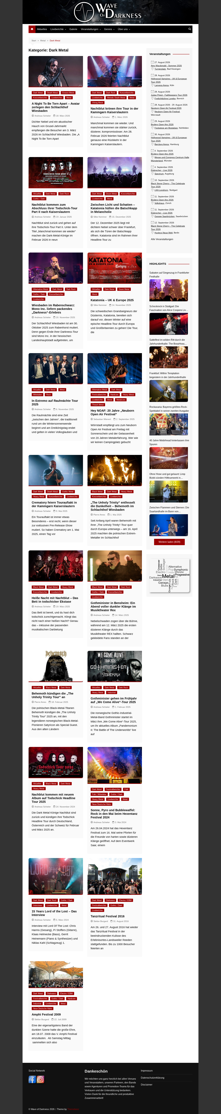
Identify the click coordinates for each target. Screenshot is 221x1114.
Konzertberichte (40, 98)
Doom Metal (111, 194)
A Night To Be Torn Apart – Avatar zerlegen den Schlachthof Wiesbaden (56, 107)
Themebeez (73, 1109)
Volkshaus (159, 203)
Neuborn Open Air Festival (167, 111)
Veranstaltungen (89, 29)
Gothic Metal (67, 491)
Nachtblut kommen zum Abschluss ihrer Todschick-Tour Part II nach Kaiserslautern (54, 208)
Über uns (123, 29)
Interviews (37, 905)
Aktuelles (42, 29)
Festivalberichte (99, 395)
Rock (48, 395)
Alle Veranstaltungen (162, 239)
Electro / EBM (125, 900)
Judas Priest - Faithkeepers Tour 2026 (169, 95)
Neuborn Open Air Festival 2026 (166, 108)
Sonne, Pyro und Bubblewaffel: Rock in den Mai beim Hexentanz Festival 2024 (114, 813)
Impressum (147, 1070)
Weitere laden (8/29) (169, 542)
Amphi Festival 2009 (46, 1014)
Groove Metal (68, 93)
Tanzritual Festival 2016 (107, 916)
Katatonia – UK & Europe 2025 (112, 300)
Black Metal (97, 491)
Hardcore (114, 395)
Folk (126, 789)
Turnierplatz (160, 69)
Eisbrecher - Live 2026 (161, 170)
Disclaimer (146, 1084)
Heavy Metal (128, 395)
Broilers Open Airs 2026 (162, 124)
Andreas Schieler (43, 116)
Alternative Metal (40, 289)
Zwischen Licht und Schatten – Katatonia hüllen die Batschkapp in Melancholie (114, 208)
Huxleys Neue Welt (164, 233)
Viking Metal (97, 102)
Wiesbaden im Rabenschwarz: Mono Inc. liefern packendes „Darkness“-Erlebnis (53, 309)
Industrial (112, 692)
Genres (108, 29)
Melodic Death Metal (116, 98)
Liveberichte (57, 29)
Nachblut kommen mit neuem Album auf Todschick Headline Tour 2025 (53, 798)
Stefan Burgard (101, 921)
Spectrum (159, 174)
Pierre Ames (99, 514)
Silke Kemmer (100, 217)
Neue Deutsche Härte (101, 804)
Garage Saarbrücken (165, 216)
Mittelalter (37, 395)
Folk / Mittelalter (99, 794)
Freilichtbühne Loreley (165, 98)
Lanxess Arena (162, 85)
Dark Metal (38, 93)
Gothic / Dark (39, 199)
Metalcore (121, 400)
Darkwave (110, 900)
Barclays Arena (162, 144)
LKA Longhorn (161, 190)
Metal (68, 98)
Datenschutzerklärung (152, 1077)
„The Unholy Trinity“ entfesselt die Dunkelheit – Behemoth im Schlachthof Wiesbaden (113, 506)
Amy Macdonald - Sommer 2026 (166, 66)
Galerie (73, 29)
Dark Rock (110, 93)
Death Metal (52, 93)
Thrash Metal (98, 405)
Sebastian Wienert (102, 419)
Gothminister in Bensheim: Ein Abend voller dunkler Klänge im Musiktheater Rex (113, 606)
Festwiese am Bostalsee (166, 128)
